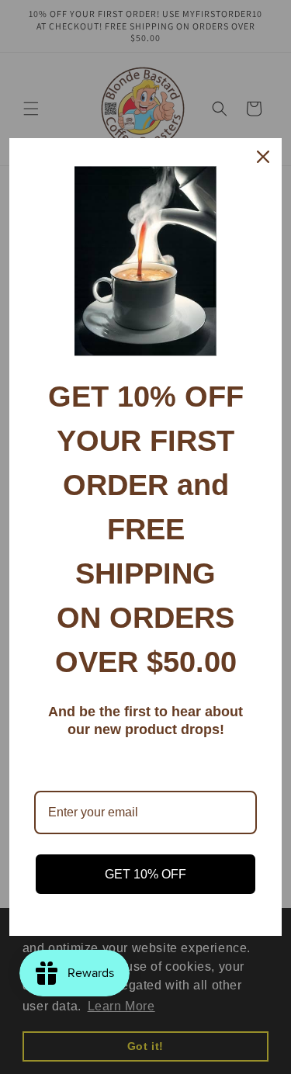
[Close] (263, 156)
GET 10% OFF (145, 874)
